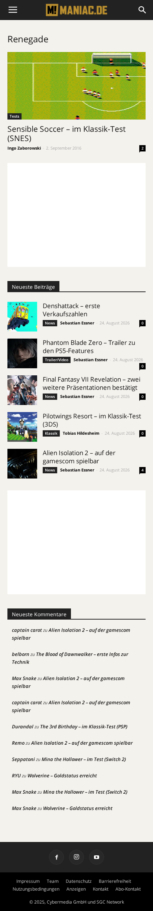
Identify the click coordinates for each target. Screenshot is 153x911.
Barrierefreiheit (115, 881)
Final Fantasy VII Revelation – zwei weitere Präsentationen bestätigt (91, 383)
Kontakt (100, 889)
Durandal (22, 726)
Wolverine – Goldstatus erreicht (62, 775)
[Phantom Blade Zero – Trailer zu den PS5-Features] (22, 353)
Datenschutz (79, 881)
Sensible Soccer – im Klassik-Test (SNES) (66, 133)
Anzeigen (76, 889)
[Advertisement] (76, 215)
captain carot (27, 630)
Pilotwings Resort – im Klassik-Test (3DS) (92, 420)
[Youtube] (96, 857)
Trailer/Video (56, 359)
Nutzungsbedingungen (36, 889)
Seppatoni (23, 759)
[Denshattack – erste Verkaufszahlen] (22, 317)
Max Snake (24, 678)
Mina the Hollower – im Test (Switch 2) (84, 759)
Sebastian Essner (77, 323)
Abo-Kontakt (128, 889)
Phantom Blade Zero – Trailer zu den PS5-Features (89, 346)
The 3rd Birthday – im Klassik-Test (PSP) (83, 726)
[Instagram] (76, 857)
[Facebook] (56, 857)
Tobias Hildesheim (81, 433)
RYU (16, 775)
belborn (20, 654)
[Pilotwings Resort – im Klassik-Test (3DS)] (22, 427)
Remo (18, 742)
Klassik (51, 433)
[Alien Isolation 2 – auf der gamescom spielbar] (22, 464)
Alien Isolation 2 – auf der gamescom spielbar (79, 456)
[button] (142, 10)
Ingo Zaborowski (24, 148)
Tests (14, 116)
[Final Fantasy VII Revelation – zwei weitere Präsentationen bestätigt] (22, 390)
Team (53, 881)
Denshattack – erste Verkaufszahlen (71, 309)
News (50, 323)
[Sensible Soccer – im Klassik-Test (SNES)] (76, 86)
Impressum (28, 881)
